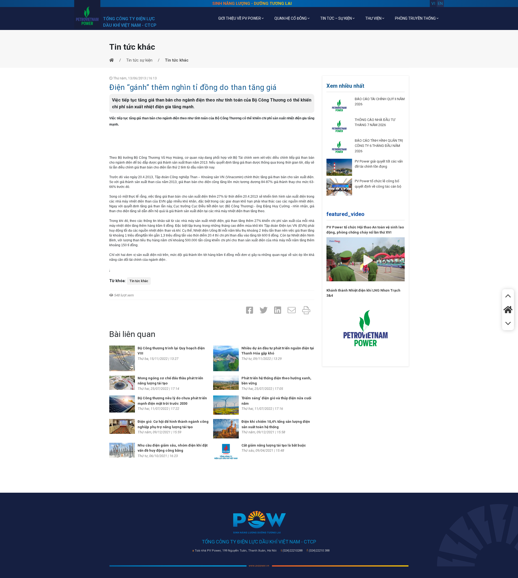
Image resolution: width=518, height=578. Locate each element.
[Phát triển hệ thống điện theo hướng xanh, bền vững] (226, 382)
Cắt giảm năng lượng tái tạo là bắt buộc (273, 445)
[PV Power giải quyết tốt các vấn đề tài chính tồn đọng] (339, 167)
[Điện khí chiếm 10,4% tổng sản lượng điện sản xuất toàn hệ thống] (226, 428)
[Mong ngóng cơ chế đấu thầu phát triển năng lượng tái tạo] (122, 382)
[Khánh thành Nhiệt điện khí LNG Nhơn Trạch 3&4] (365, 327)
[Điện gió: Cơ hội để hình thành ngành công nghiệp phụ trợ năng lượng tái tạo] (122, 426)
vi (433, 3)
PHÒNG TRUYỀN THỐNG (416, 18)
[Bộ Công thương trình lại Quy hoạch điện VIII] (122, 358)
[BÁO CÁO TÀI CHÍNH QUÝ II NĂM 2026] (339, 105)
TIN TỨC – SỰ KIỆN (336, 18)
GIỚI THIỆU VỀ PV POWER (240, 18)
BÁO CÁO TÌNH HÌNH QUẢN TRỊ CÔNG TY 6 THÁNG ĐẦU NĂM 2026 (379, 145)
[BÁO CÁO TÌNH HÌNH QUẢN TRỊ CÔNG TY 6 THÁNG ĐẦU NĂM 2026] (339, 146)
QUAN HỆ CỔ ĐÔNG (291, 18)
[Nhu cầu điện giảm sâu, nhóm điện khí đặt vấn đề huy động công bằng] (122, 449)
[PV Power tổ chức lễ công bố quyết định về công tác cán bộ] (339, 186)
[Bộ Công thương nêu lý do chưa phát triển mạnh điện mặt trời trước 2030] (122, 403)
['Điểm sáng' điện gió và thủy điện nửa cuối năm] (226, 405)
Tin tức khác (139, 281)
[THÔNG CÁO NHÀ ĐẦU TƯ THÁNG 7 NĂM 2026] (339, 125)
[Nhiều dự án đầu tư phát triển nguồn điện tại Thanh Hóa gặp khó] (226, 358)
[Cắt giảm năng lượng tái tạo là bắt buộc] (226, 451)
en (440, 3)
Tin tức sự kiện (139, 60)
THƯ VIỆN (373, 18)
